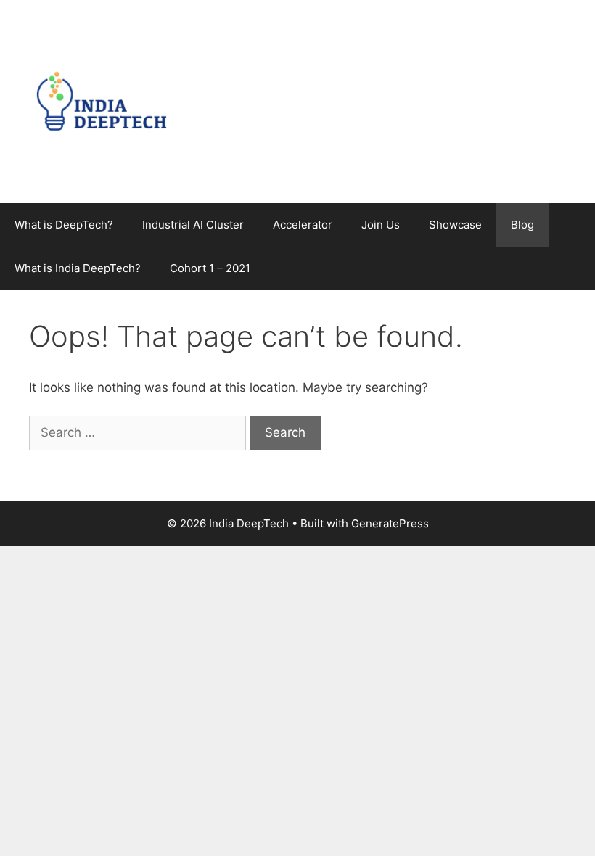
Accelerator (302, 224)
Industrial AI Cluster (193, 224)
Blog (522, 224)
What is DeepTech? (64, 224)
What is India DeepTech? (78, 268)
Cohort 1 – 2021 (210, 268)
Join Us (380, 224)
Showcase (455, 224)
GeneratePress (390, 523)
